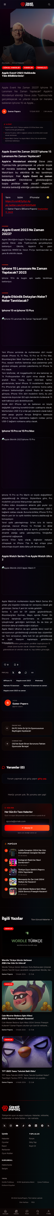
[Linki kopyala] (32, 672)
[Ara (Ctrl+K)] (49, 4)
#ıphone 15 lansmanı (11, 686)
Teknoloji (42, 68)
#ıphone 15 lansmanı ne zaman (35, 686)
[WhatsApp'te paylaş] (25, 672)
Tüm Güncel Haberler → (41, 919)
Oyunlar (5, 1142)
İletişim (5, 1168)
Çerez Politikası (43, 1182)
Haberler (28, 68)
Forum (31, 1138)
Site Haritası (23, 1202)
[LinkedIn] (36, 1125)
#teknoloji (39, 681)
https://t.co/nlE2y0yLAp (17, 201)
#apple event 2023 (23, 681)
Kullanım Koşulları (8, 1185)
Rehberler (6, 1149)
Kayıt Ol (32, 1146)
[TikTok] (23, 1125)
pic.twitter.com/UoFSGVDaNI (20, 205)
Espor (4, 1146)
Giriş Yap (33, 1142)
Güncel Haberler (18, 63)
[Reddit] (42, 1125)
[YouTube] (17, 1125)
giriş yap (42, 778)
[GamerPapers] (27, 4)
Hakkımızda (7, 1165)
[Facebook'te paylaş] (19, 672)
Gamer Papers (20, 704)
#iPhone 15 (8, 681)
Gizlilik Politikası (8, 1182)
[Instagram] (10, 1125)
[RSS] (48, 1125)
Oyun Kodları (7, 1153)
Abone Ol (28, 828)
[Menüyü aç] (5, 4)
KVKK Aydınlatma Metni (25, 1182)
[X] (4, 1125)
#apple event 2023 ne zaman (15, 691)
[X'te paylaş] (13, 672)
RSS (33, 1202)
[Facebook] (29, 1125)
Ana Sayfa (5, 63)
